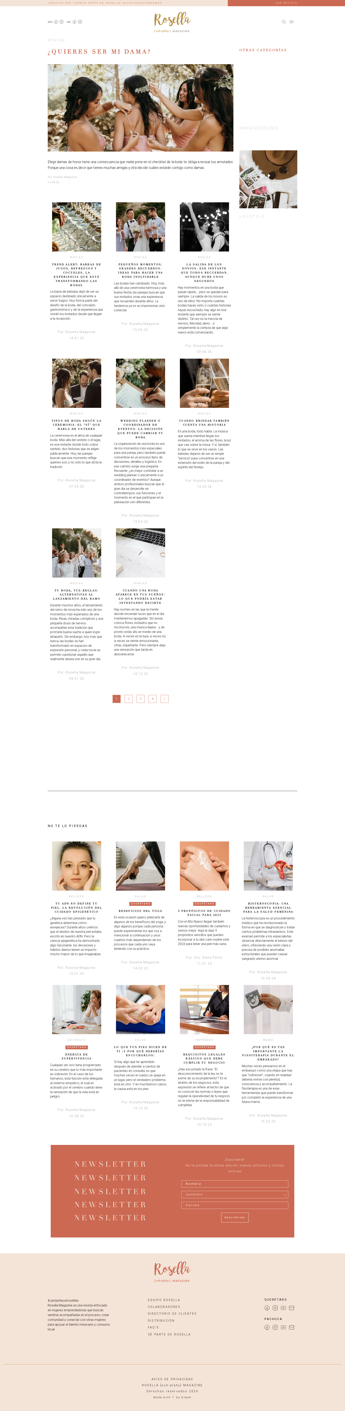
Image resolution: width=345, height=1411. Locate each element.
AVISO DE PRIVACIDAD (172, 1379)
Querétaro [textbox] (194, 1194)
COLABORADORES (164, 1307)
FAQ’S (153, 1327)
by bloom (184, 1397)
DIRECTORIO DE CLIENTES (172, 1313)
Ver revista (286, 2)
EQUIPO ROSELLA (164, 1300)
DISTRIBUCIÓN (161, 1320)
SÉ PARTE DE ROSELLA (169, 1334)
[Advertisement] (268, 298)
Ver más (76, 227)
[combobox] (234, 1194)
